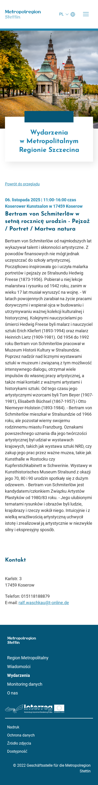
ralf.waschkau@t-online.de (44, 602)
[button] (86, 14)
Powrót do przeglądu (22, 184)
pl (61, 14)
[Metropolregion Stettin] (23, 14)
